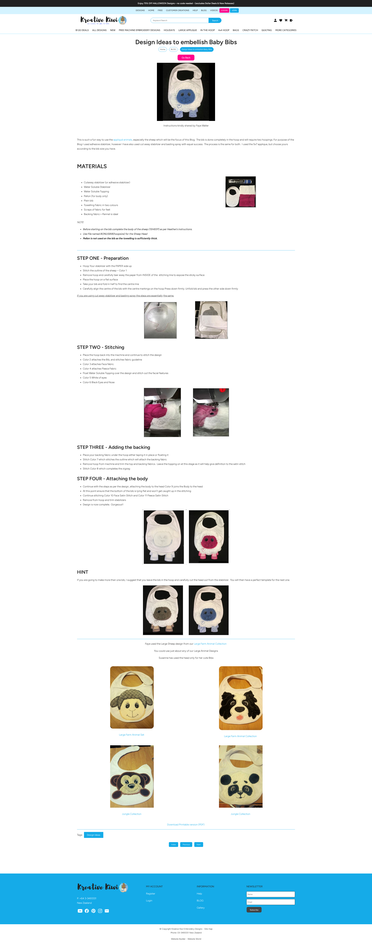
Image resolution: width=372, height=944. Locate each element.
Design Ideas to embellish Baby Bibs (197, 49)
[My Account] (275, 20)
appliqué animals (122, 139)
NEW (112, 30)
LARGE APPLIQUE (187, 30)
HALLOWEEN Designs (164, 3)
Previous (186, 844)
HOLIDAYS (169, 30)
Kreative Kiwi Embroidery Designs (186, 929)
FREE (160, 10)
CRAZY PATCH (250, 30)
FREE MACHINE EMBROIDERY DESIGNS (139, 30)
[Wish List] (280, 20)
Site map (208, 929)
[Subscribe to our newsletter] (107, 911)
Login (224, 10)
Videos (214, 10)
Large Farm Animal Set (131, 734)
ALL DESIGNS (99, 30)
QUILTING (267, 30)
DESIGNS (140, 10)
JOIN (234, 10)
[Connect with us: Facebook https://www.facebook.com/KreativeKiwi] (87, 911)
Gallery (201, 907)
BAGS (236, 30)
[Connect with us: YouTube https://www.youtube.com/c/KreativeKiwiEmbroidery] (80, 911)
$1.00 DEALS (82, 30)
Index (173, 844)
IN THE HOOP (207, 30)
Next (199, 844)
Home (151, 10)
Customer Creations (177, 10)
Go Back (186, 57)
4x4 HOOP (223, 30)
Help (199, 893)
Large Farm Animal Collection (210, 643)
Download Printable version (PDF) (186, 824)
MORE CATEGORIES (285, 30)
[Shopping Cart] (286, 20)
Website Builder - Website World (186, 939)
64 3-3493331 (88, 898)
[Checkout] (291, 20)
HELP (195, 10)
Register (150, 893)
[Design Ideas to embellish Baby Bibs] (186, 120)
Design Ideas (93, 835)
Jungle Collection (131, 813)
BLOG (204, 10)
